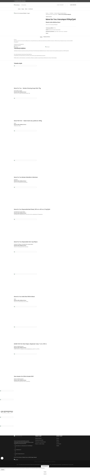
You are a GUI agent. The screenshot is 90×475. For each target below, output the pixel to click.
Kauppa (57, 445)
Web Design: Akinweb (33, 457)
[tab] (41, 36)
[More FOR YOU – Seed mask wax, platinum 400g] (25, 108)
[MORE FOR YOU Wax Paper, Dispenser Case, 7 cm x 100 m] (25, 316)
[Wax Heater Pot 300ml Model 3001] (25, 364)
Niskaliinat (16, 179)
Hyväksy (2, 469)
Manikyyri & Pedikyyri (18, 244)
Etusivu (47, 13)
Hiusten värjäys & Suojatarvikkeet (60, 13)
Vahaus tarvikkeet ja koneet (18, 346)
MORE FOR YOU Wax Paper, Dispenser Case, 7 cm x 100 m (30, 344)
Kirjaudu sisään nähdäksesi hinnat (53, 22)
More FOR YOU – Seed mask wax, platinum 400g (28, 121)
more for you (61, 31)
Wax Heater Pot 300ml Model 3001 (24, 376)
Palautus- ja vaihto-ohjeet (39, 443)
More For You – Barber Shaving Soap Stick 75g (27, 88)
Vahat (15, 123)
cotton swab (56, 31)
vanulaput (65, 31)
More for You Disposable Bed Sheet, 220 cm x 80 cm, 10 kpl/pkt (32, 209)
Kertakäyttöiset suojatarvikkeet (19, 211)
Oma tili (57, 441)
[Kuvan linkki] (18, 437)
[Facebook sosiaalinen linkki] (73, 1)
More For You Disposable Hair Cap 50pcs (26, 242)
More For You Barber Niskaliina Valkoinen (26, 177)
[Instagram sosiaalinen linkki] (74, 1)
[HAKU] (66, 5)
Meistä (57, 440)
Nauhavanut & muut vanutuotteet (51, 14)
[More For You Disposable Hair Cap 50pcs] (25, 229)
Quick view (15, 96)
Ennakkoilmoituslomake (39, 440)
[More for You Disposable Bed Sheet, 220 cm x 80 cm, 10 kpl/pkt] (25, 197)
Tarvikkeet (51, 13)
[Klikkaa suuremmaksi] (2, 458)
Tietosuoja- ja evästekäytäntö (40, 441)
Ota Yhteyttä (58, 443)
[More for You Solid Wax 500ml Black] (25, 262)
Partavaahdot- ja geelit (18, 90)
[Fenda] (31, 412)
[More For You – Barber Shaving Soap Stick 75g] (25, 76)
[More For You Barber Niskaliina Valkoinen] (25, 144)
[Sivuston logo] (17, 4)
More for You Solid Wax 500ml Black (24, 296)
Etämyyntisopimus (38, 438)
